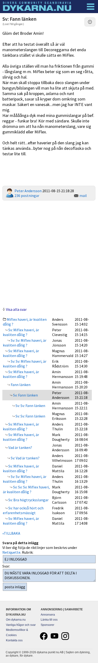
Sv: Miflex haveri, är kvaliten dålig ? (21, 332)
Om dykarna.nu (16, 619)
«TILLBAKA (11, 533)
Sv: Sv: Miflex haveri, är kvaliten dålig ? (24, 342)
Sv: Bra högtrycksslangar (28, 499)
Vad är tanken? (20, 447)
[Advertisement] (49, 253)
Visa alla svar (16, 309)
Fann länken (20, 384)
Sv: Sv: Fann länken (30, 405)
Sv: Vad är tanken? (24, 458)
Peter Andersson (28, 190)
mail (83, 195)
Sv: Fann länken (25, 395)
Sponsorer (47, 625)
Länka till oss (49, 619)
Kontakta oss (14, 640)
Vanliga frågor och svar (21, 625)
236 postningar (27, 195)
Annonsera (48, 614)
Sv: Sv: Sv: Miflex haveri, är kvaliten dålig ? (26, 489)
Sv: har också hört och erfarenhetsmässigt (23, 510)
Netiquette (11, 552)
